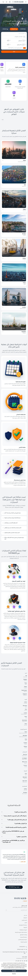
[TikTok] (24, 960)
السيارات (13, 29)
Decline (14, 973)
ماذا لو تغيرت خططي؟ (22, 836)
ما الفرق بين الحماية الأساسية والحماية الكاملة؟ (16, 827)
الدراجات (4, 29)
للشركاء (24, 901)
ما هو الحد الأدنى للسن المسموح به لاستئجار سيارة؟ (15, 815)
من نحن (25, 915)
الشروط (25, 927)
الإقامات (22, 29)
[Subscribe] (6, 910)
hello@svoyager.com (21, 949)
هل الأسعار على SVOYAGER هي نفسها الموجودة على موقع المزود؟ (13, 841)
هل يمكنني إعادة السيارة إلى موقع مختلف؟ (17, 819)
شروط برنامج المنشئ (22, 939)
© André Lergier (5, 240)
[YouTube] (20, 960)
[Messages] (13, 2)
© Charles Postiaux (6, 289)
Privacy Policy (11, 966)
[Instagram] (26, 960)
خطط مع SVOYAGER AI (14, 887)
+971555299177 (22, 946)
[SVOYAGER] (19, 1)
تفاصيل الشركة (24, 942)
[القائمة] (26, 2)
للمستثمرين (24, 920)
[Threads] (18, 960)
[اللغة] (9, 2)
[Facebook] (16, 960)
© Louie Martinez (5, 264)
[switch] (24, 36)
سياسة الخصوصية (23, 925)
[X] (22, 960)
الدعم (26, 922)
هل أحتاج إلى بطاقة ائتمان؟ (20, 823)
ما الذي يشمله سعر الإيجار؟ (20, 812)
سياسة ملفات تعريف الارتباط (21, 932)
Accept (14, 970)
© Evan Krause (5, 313)
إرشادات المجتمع (23, 934)
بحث (14, 51)
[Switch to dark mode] (3, 2)
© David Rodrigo (5, 142)
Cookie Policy (18, 966)
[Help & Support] (6, 2)
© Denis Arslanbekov (6, 191)
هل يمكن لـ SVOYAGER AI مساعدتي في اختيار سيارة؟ (13, 831)
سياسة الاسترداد (23, 937)
